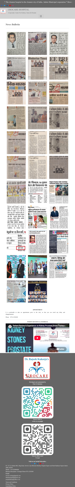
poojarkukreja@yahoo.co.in (13, 479)
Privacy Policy (9, 484)
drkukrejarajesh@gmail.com (13, 477)
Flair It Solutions (37, 384)
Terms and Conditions (11, 482)
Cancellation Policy (11, 486)
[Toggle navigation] (40, 16)
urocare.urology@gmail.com (13, 475)
